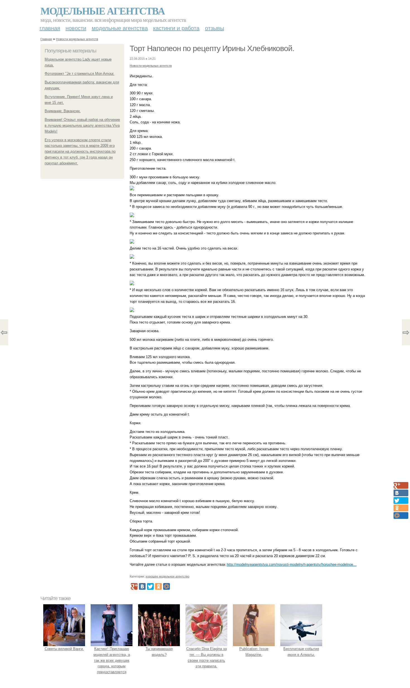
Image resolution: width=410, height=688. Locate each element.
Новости (76, 28)
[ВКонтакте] (142, 586)
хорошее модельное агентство (167, 576)
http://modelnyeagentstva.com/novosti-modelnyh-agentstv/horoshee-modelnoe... (291, 564)
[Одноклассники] (158, 586)
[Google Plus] (134, 586)
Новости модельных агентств (77, 39)
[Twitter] (150, 586)
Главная (50, 28)
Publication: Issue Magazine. (253, 652)
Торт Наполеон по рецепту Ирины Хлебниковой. (212, 48)
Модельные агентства (102, 10)
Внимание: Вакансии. (63, 111)
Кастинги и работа (176, 28)
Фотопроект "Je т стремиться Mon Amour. (79, 73)
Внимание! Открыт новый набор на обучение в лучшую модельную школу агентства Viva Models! (82, 125)
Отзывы (214, 28)
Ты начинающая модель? (159, 652)
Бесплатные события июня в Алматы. (301, 652)
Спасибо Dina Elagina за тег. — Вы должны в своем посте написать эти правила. (206, 657)
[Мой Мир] (166, 586)
